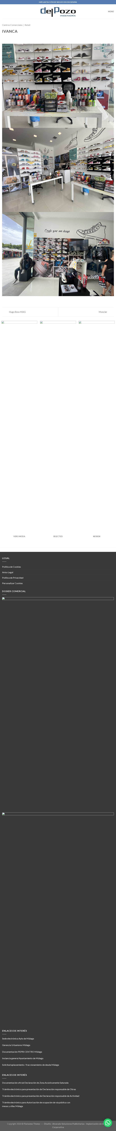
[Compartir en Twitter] (11, 37)
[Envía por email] (14, 37)
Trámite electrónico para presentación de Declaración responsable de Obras (39, 1089)
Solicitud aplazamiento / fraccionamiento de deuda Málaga (30, 1064)
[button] (108, 1123)
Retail (27, 25)
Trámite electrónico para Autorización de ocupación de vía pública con (36, 1102)
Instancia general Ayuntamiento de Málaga (22, 1058)
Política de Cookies (11, 566)
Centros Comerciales (12, 25)
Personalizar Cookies (12, 583)
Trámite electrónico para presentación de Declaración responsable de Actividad (40, 1096)
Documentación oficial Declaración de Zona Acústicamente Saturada (35, 1082)
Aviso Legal (7, 572)
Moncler (103, 311)
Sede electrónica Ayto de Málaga (18, 1038)
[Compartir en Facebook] (7, 37)
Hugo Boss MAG (17, 311)
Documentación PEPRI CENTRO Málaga (22, 1051)
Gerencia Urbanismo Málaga (16, 1045)
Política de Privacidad (12, 577)
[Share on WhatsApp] (4, 37)
